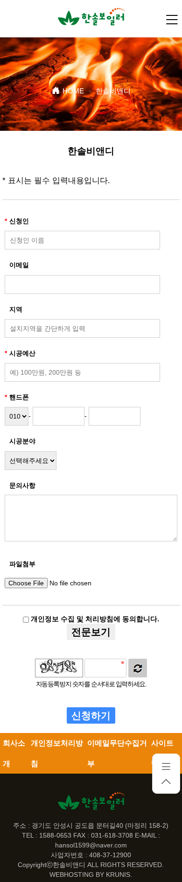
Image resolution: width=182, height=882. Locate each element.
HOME (73, 91)
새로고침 (137, 668)
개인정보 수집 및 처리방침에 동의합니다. (94, 619)
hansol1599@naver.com (91, 845)
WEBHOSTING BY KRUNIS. (90, 874)
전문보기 (91, 631)
